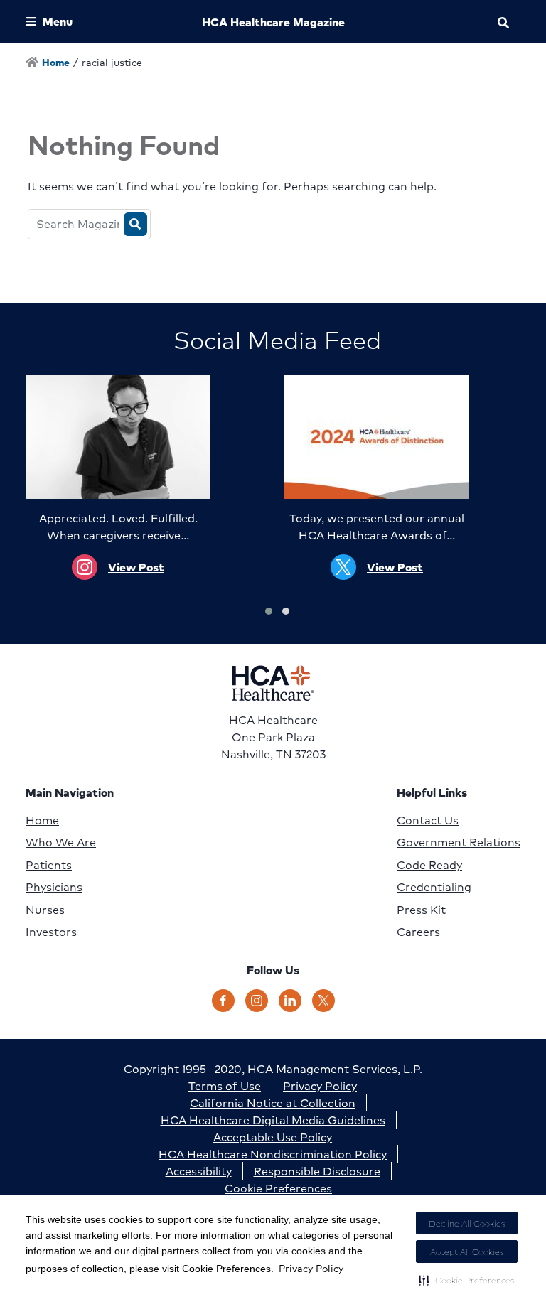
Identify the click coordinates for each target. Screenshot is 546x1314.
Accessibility (199, 1171)
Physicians (54, 886)
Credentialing (434, 886)
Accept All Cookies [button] (467, 1252)
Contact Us (428, 820)
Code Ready (429, 864)
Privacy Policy (311, 1268)
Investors (51, 931)
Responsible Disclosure (317, 1171)
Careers (418, 931)
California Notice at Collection (272, 1102)
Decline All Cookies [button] (467, 1223)
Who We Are (61, 842)
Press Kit (421, 909)
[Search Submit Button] (135, 224)
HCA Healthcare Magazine (273, 22)
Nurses (45, 909)
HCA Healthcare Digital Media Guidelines (273, 1120)
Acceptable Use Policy (272, 1137)
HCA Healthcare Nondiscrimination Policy (273, 1154)
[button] (467, 1280)
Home (42, 820)
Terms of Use (224, 1085)
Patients (49, 864)
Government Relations (458, 842)
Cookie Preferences (278, 1188)
